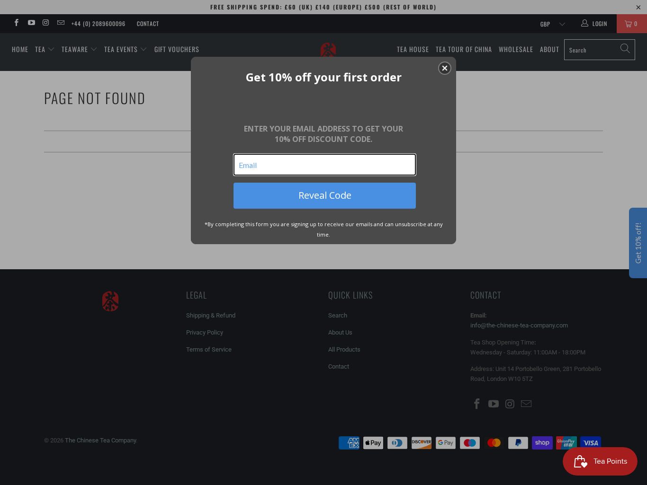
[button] (444, 68)
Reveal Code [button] (324, 195)
